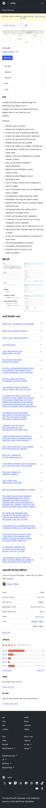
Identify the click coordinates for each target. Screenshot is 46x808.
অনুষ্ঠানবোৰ (27, 740)
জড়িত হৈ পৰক (28, 737)
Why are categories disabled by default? (19, 490)
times (41, 626)
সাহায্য (6, 89)
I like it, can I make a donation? (15, 338)
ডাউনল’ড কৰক (7, 58)
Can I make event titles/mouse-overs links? (12, 481)
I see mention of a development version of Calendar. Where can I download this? (19, 527)
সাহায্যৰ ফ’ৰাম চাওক (8, 687)
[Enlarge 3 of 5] (41, 266)
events (35, 626)
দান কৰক (27, 744)
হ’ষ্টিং (3, 725)
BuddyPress (8, 767)
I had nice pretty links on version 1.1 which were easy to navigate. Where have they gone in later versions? (17, 438)
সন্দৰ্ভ (3, 717)
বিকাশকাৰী (5, 744)
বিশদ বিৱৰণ (8, 66)
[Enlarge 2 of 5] (19, 290)
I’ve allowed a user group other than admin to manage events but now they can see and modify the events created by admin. (16, 416)
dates (41, 622)
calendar (34, 622)
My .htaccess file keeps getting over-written (12, 361)
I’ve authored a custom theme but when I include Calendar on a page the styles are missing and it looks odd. (18, 559)
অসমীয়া (9, 777)
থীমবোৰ (26, 721)
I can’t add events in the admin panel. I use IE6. (12, 352)
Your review (7, 670)
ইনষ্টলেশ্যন (8, 78)
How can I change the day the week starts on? (12, 456)
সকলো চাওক (40, 670)
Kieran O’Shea (8, 52)
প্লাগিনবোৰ (27, 725)
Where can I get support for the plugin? (18, 324)
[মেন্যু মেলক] (42, 3)
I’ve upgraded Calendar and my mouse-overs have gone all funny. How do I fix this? (13, 549)
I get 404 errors (8, 345)
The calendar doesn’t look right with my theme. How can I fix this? (16, 388)
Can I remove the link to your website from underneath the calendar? (17, 448)
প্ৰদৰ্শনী (26, 717)
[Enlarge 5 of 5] (41, 298)
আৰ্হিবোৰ (26, 729)
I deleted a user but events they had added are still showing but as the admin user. (15, 427)
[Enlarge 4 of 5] (41, 287)
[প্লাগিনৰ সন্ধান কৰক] (26, 25)
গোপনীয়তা (5, 729)
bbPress (6, 763)
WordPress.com (9, 756)
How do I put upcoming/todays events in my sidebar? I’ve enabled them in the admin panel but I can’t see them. (18, 370)
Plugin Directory (8, 10)
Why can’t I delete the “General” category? (11, 473)
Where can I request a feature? (15, 331)
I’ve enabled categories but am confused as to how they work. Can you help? (19, 465)
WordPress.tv (9, 748)
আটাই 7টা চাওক (39, 617)
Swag (27, 748)
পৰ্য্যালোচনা (8, 72)
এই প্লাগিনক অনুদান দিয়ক (10, 704)
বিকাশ (6, 83)
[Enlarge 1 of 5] (19, 266)
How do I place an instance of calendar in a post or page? (14, 380)
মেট (4, 760)
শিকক (3, 737)
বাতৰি (3, 721)
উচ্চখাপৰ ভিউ (6, 632)
